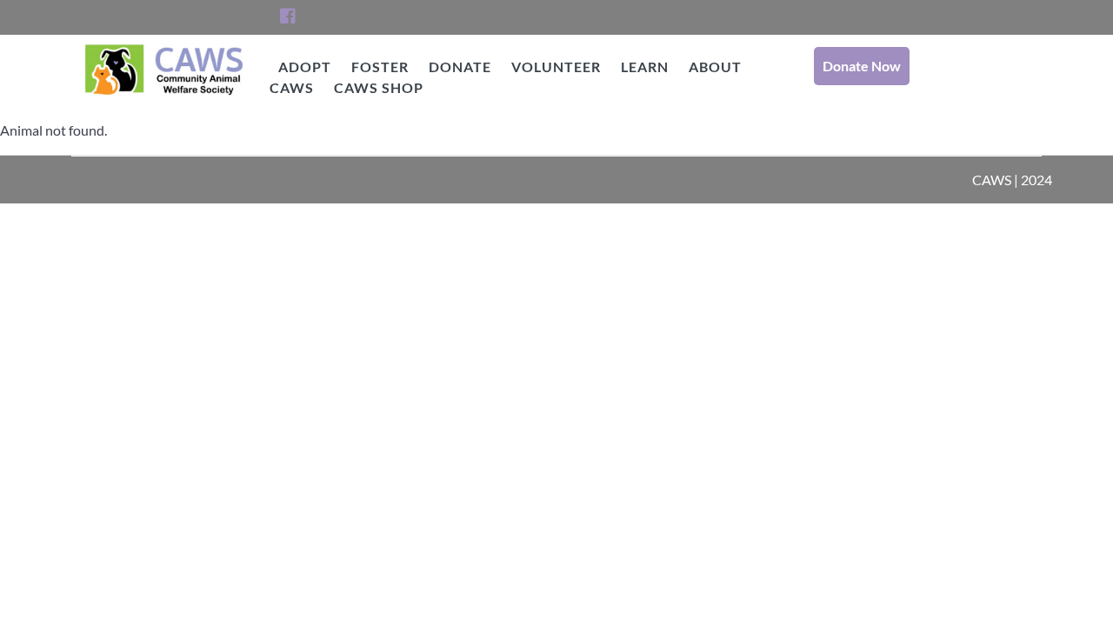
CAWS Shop (378, 87)
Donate (460, 66)
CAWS (164, 112)
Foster (380, 66)
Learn (645, 66)
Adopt (304, 66)
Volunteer (556, 66)
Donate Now (862, 65)
